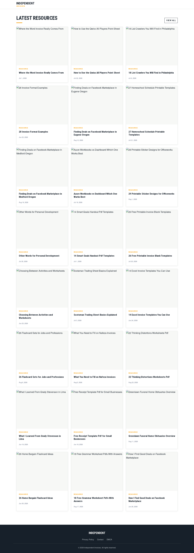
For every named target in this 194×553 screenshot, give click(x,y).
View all (171, 20)
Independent (97, 533)
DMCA (109, 539)
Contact (100, 539)
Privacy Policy (88, 539)
